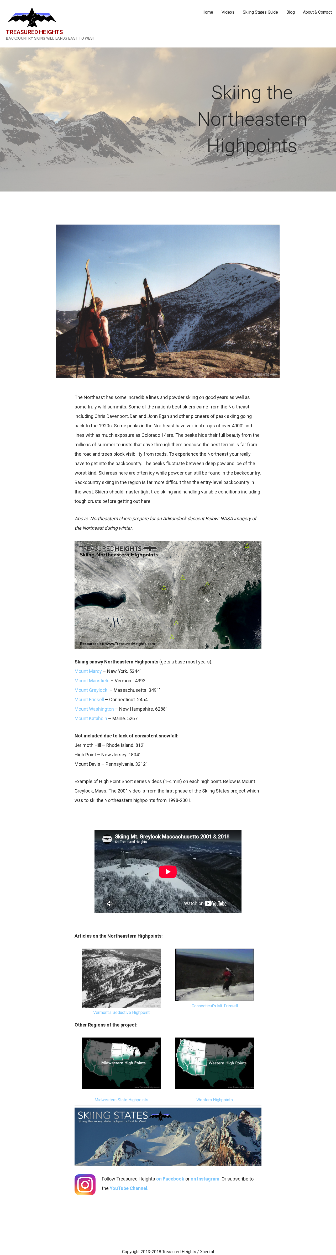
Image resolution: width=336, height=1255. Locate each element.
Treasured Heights (34, 32)
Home (207, 12)
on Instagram (205, 1179)
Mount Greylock (91, 690)
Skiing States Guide (260, 12)
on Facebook (170, 1179)
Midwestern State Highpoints (121, 1099)
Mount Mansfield (92, 680)
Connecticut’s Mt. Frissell (215, 1005)
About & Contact (317, 12)
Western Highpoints (214, 1099)
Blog (290, 12)
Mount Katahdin (91, 718)
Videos (228, 12)
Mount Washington (94, 709)
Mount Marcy (88, 671)
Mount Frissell (89, 699)
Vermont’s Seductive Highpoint (121, 1012)
